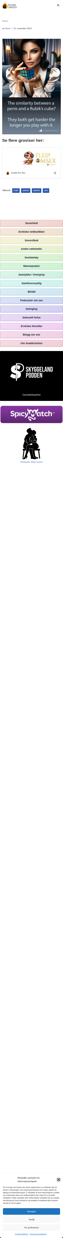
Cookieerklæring (21, 1234)
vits (46, 190)
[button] (58, 1179)
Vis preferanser (31, 1227)
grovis (26, 190)
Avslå (31, 1219)
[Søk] (58, 5)
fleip (16, 190)
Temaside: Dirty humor (31, 462)
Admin (8, 28)
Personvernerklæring (38, 1234)
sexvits (36, 190)
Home (5, 21)
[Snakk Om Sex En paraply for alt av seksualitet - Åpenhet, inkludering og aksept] (9, 5)
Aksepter (31, 1211)
